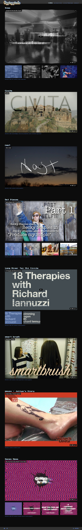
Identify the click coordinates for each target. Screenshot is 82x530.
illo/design (68, 2)
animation (58, 2)
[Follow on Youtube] (4, 528)
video (50, 2)
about (76, 2)
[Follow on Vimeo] (7, 528)
